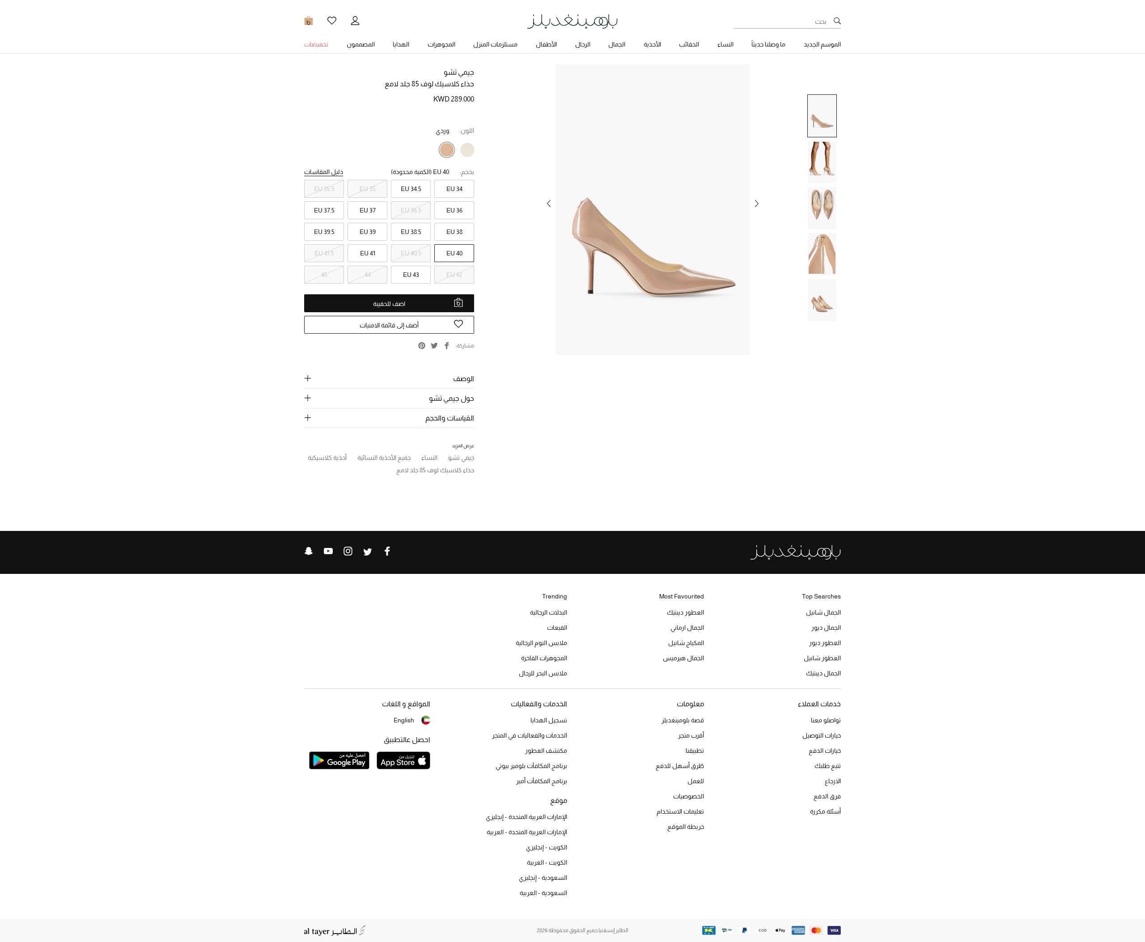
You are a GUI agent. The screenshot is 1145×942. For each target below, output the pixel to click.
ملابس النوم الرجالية (541, 642)
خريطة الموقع (685, 826)
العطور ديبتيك (685, 612)
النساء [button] (725, 44)
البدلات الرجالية (548, 612)
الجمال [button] (616, 44)
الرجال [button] (582, 44)
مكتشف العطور (546, 750)
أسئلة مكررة (825, 811)
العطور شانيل (822, 658)
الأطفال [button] (546, 44)
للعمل (695, 781)
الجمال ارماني (687, 627)
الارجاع (833, 781)
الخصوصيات (688, 796)
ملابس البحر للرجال (543, 673)
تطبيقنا (695, 750)
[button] (756, 203)
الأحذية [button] (652, 44)
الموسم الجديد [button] (822, 44)
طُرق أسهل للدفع (680, 765)
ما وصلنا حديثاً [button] (768, 44)
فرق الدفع (827, 796)
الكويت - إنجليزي (546, 847)
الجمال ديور (826, 627)
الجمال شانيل (823, 612)
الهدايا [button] (401, 44)
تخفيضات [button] (316, 44)
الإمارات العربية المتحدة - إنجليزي (526, 816)
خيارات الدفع (825, 750)
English (404, 720)
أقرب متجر (691, 735)
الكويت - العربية (547, 862)
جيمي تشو (459, 72)
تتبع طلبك (827, 765)
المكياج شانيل (686, 642)
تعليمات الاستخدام (680, 811)
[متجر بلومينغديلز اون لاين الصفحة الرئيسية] (572, 21)
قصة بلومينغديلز (683, 720)
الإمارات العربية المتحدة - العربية (527, 832)
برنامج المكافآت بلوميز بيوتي (531, 765)
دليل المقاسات (323, 171)
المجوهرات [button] (441, 44)
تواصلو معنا (826, 720)
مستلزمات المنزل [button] (495, 44)
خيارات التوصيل (821, 735)
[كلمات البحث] (837, 21)
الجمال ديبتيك (823, 673)
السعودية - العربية (543, 892)
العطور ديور (825, 642)
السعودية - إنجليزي (543, 877)
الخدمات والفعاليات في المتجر (529, 735)
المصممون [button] (361, 44)
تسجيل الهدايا (548, 720)
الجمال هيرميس (683, 658)
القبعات (557, 627)
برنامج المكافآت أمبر (541, 781)
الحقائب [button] (689, 44)
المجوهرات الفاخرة (544, 658)
